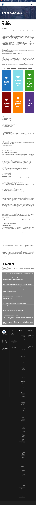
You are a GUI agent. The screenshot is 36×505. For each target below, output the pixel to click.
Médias (13, 349)
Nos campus (23, 342)
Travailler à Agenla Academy (23, 362)
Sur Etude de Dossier (23, 428)
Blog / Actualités (23, 339)
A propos (23, 336)
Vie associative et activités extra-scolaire (23, 458)
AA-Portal (15, 1)
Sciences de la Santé (23, 387)
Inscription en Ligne (32, 1)
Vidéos (23, 496)
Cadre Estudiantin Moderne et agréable (23, 452)
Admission (13, 340)
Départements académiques (23, 350)
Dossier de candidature (23, 439)
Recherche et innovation (23, 357)
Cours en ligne (20, 1)
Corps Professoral (23, 346)
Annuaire (23, 354)
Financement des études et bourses (23, 446)
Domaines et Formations (13, 337)
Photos (23, 494)
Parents (23, 483)
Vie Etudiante (14, 342)
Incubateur (14, 345)
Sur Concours (23, 431)
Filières (23, 383)
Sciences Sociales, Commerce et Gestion (23, 408)
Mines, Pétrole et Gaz (23, 369)
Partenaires (14, 347)
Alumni (12, 1)
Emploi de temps (23, 464)
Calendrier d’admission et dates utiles (23, 435)
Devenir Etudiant (26, 1)
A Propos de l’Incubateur (23, 470)
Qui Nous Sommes (13, 334)
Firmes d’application (23, 474)
